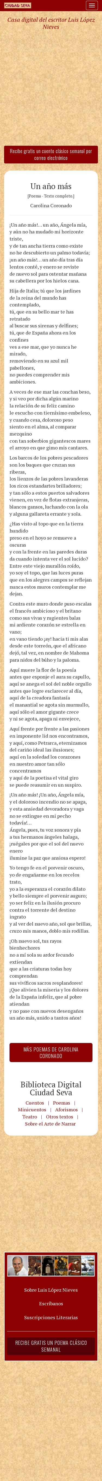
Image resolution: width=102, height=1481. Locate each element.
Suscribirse (26, 788)
